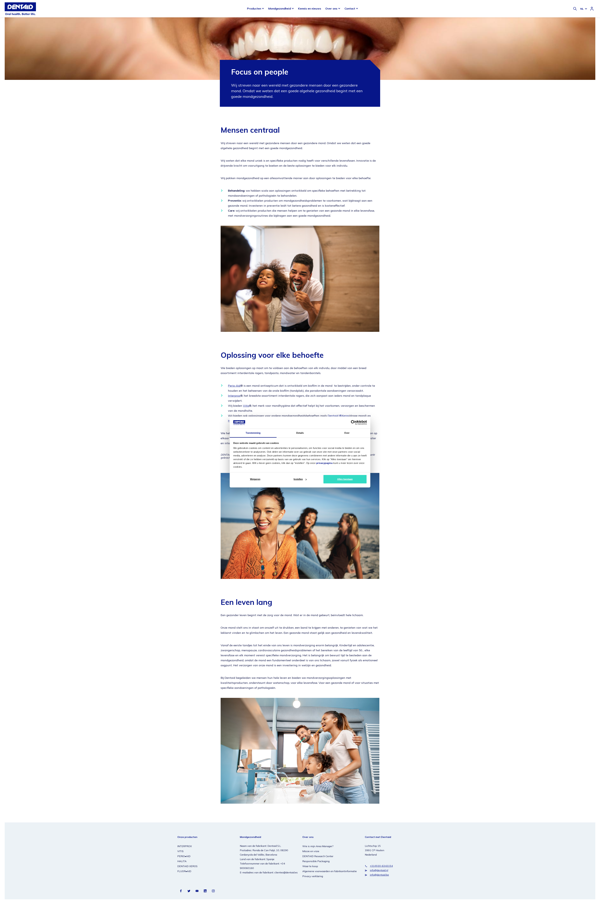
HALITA (182, 861)
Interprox (234, 395)
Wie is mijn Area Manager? (317, 846)
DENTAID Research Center (317, 856)
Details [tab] (300, 433)
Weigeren (255, 479)
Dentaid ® (335, 415)
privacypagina (324, 463)
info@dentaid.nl (379, 870)
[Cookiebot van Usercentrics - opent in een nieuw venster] (353, 422)
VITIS (180, 851)
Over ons (331, 8)
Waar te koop (310, 866)
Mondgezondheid (279, 8)
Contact (350, 8)
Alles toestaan (345, 479)
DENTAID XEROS (187, 866)
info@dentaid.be (379, 874)
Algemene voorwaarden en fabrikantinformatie (329, 871)
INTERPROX (184, 846)
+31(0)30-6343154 (381, 865)
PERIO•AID (183, 856)
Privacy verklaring (312, 876)
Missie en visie (310, 851)
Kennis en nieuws (309, 8)
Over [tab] (347, 433)
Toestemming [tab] (253, 433)
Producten (254, 8)
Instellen (298, 479)
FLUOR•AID (184, 871)
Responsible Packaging (316, 861)
